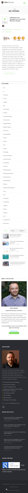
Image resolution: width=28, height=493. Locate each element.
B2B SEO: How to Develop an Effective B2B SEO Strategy (16, 235)
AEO (4, 87)
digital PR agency (7, 127)
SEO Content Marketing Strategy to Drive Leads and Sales (17, 256)
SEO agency (6, 198)
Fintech (4, 141)
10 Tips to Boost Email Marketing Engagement (16, 242)
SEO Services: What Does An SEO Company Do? (16, 249)
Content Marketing (7, 116)
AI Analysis (5, 95)
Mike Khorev (9, 29)
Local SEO (5, 166)
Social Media (6, 202)
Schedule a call (14, 332)
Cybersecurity (6, 120)
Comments (21, 230)
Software (5, 205)
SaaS (4, 191)
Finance (5, 137)
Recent (12, 230)
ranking (5, 184)
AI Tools (5, 98)
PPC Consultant (7, 395)
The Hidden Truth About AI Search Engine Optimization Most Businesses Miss (13, 447)
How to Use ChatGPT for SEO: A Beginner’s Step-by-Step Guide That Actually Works (15, 425)
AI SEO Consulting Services (10, 387)
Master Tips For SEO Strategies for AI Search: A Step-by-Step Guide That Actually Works (14, 440)
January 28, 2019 (17, 29)
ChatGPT (5, 112)
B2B (4, 105)
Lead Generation (7, 159)
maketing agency (7, 169)
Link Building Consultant (9, 393)
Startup (5, 209)
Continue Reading (9, 73)
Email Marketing (6, 134)
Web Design (8, 31)
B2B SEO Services (7, 397)
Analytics (5, 102)
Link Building (6, 162)
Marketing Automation (8, 173)
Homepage (5, 152)
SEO (4, 31)
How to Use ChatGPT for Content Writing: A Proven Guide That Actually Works (13, 418)
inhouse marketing (7, 155)
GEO (4, 145)
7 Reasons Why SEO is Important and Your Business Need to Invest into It (17, 263)
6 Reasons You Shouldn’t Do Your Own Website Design (17, 19)
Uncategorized (6, 219)
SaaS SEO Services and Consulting (11, 382)
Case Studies (6, 109)
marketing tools (7, 177)
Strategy (5, 212)
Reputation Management (9, 187)
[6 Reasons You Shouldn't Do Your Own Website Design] (14, 39)
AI (3, 91)
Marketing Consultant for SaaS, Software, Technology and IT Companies (12, 389)
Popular (5, 230)
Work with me (14, 331)
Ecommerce (6, 130)
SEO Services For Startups (9, 384)
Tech (4, 216)
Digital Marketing (7, 123)
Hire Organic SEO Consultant (9, 400)
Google (5, 148)
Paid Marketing (6, 180)
